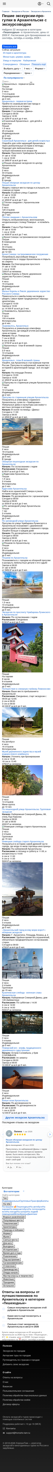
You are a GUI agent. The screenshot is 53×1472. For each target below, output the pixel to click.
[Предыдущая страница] (3, 1134)
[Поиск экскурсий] (31, 82)
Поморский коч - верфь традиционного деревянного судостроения (21, 1049)
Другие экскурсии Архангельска (25, 1117)
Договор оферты (11, 1404)
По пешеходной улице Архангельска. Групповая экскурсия (26, 810)
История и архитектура (14, 52)
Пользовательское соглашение (18, 1391)
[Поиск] (48, 4)
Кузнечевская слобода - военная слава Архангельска (21, 993)
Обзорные (25, 64)
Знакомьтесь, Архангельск (15, 325)
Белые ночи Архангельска (15, 1100)
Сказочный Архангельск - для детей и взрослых (26, 140)
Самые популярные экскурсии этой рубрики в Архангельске (27, 1308)
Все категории (11, 1191)
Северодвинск (10, 64)
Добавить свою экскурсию (16, 1364)
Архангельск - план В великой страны (21, 360)
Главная (5, 11)
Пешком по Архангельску (14, 557)
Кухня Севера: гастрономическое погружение (25, 254)
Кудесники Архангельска (14, 488)
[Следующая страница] (50, 1134)
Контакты (11, 1428)
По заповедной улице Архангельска (20, 520)
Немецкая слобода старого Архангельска (23, 841)
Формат (39, 68)
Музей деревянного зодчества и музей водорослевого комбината (21, 752)
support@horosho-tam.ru (18, 1433)
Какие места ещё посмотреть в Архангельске (24, 1317)
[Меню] (4, 4)
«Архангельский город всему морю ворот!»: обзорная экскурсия (24, 931)
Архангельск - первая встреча (17, 101)
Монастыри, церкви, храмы (16, 56)
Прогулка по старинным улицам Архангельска (25, 397)
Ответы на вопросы (13, 1377)
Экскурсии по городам (14, 1351)
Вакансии (7, 1386)
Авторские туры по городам (17, 1355)
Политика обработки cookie (16, 1400)
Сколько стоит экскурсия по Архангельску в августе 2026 (23, 1325)
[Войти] (40, 4)
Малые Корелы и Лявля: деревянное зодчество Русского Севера (26, 292)
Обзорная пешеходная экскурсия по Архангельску (20, 462)
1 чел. (27, 68)
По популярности (13, 77)
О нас (5, 1382)
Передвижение (12, 73)
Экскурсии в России (20, 11)
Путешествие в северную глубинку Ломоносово (26, 688)
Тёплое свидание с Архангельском (19, 217)
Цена (27, 73)
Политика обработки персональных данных (25, 1395)
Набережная (29, 60)
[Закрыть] (23, 1191)
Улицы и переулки (12, 60)
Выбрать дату (11, 68)
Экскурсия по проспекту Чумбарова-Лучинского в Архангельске (26, 613)
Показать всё (9, 46)
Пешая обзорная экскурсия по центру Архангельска (21, 184)
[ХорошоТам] (22, 4)
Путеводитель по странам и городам (21, 1360)
